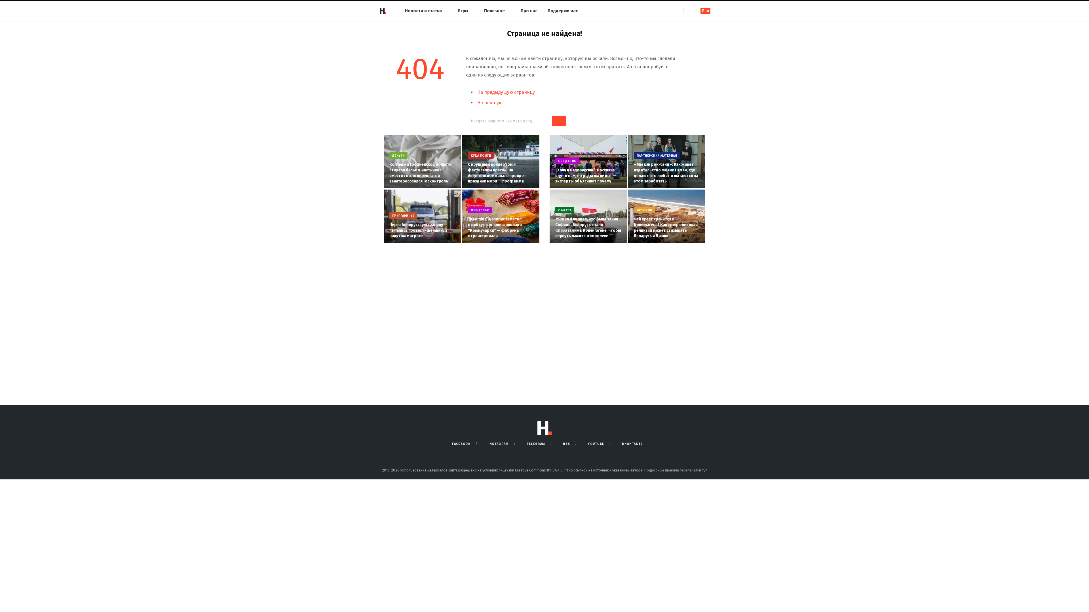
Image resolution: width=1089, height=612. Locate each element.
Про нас (529, 10)
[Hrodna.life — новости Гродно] (383, 10)
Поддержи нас (563, 10)
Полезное (494, 10)
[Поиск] (688, 10)
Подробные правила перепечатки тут (675, 470)
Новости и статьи (423, 10)
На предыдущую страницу (506, 92)
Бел (705, 10)
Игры (463, 10)
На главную (490, 102)
